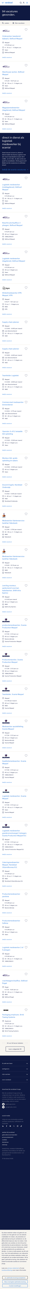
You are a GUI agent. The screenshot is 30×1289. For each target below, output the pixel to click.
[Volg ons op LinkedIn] (3, 1126)
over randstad (6, 1079)
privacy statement (13, 1268)
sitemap (4, 1144)
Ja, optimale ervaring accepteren (15, 1277)
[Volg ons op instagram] (18, 1126)
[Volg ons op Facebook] (7, 1126)
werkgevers (5, 1069)
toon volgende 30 (15, 1049)
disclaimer (5, 1142)
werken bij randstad (8, 1132)
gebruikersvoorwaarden (9, 1134)
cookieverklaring (7, 1270)
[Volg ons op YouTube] (10, 1126)
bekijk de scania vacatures (14, 169)
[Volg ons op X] (14, 1126)
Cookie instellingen (15, 1286)
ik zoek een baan (7, 1063)
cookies (4, 1139)
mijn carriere (6, 1074)
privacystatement (7, 1137)
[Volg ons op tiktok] (21, 1126)
